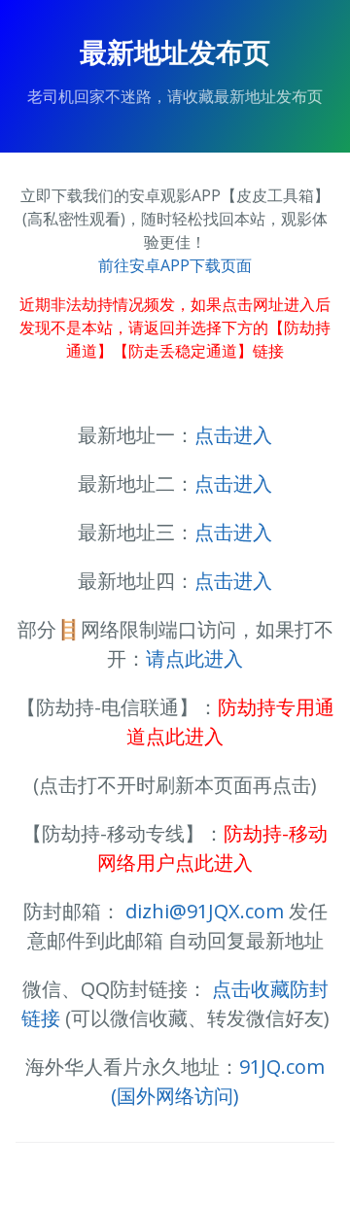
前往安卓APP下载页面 (175, 265)
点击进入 (233, 435)
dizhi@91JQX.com (204, 911)
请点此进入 (194, 658)
